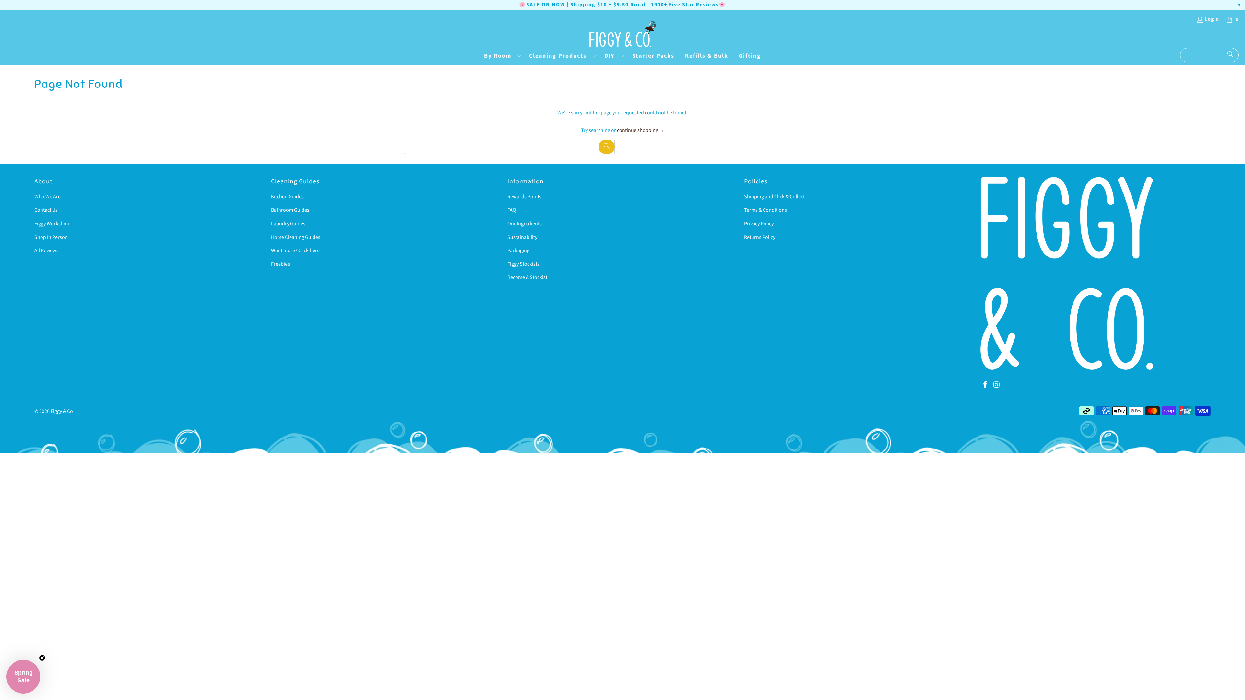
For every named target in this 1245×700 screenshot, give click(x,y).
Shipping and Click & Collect (774, 196)
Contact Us (46, 210)
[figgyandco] (622, 34)
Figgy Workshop (51, 223)
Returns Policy (759, 237)
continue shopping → (640, 130)
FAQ (511, 210)
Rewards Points (524, 196)
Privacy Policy (759, 223)
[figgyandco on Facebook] (985, 385)
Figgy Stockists (523, 264)
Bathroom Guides (290, 210)
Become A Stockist (527, 277)
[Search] (1230, 55)
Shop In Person (51, 237)
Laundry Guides (288, 223)
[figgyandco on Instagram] (997, 385)
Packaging (518, 250)
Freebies (280, 264)
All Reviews (46, 250)
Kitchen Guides (287, 196)
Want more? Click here (295, 250)
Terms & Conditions (765, 210)
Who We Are (47, 196)
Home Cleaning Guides (295, 237)
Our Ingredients (524, 223)
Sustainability (522, 237)
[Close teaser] (42, 658)
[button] (501, 56)
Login (1212, 19)
